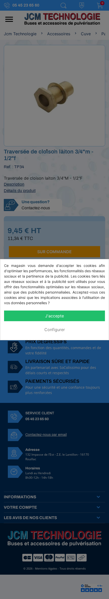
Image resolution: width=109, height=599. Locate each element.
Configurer (54, 329)
